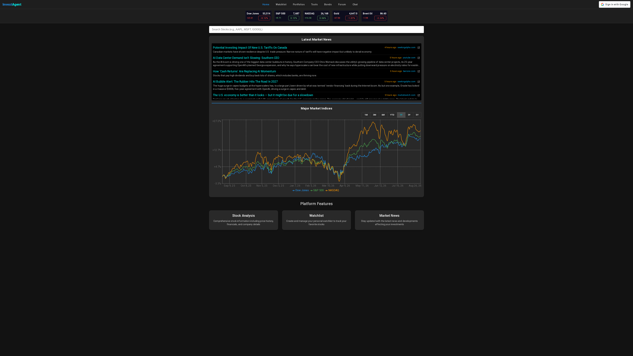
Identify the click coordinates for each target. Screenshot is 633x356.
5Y (417, 115)
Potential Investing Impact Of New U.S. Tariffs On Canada (250, 47)
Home (265, 4)
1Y (401, 115)
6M (383, 115)
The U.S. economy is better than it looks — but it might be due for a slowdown (263, 95)
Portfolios (299, 4)
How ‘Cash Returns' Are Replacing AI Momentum (244, 71)
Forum (342, 4)
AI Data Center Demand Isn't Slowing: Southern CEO (246, 57)
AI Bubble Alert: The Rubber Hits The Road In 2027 (245, 81)
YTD (392, 115)
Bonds (328, 4)
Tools (314, 4)
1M (366, 115)
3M (374, 115)
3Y (409, 115)
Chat (355, 4)
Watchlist (281, 4)
